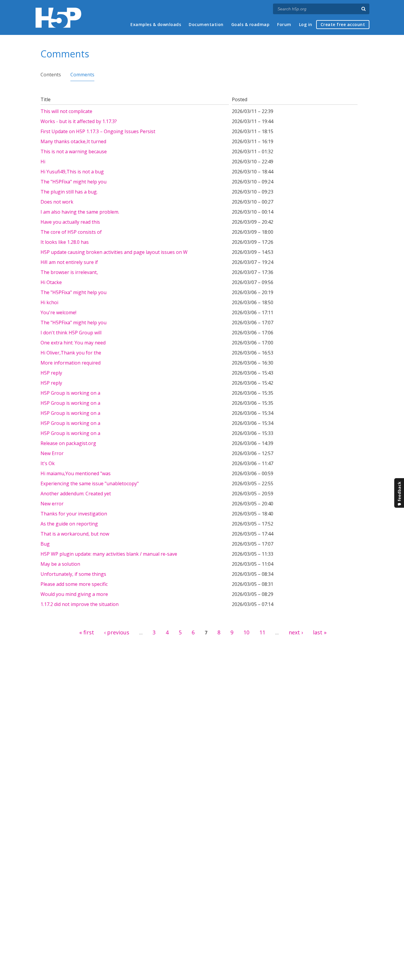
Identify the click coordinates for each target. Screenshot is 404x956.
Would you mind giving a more (74, 594)
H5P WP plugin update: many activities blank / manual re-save (109, 554)
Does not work (57, 202)
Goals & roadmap (250, 24)
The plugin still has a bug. (69, 191)
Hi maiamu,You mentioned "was (76, 473)
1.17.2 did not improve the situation (80, 604)
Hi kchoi (49, 302)
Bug (45, 544)
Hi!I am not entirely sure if (69, 262)
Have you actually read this (70, 222)
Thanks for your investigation (74, 513)
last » (320, 632)
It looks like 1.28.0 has (65, 242)
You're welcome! (58, 312)
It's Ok (48, 463)
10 (246, 632)
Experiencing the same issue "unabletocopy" (90, 483)
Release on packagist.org (68, 443)
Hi (43, 161)
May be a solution (60, 564)
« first (86, 632)
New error (52, 503)
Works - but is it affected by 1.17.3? (79, 121)
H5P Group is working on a (70, 393)
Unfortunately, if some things (73, 574)
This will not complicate (66, 111)
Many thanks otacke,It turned (73, 141)
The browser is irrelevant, (69, 272)
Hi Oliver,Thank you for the (71, 352)
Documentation (206, 24)
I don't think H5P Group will (71, 332)
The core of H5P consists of (71, 232)
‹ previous (116, 632)
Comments (82, 74)
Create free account (343, 24)
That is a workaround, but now (75, 534)
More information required (71, 362)
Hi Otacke (51, 282)
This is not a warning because (74, 151)
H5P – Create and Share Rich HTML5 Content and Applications (58, 17)
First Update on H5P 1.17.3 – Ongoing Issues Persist (98, 131)
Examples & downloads (155, 24)
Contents (51, 74)
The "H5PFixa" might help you (73, 181)
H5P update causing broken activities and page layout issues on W (114, 252)
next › (296, 632)
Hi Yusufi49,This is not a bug (72, 171)
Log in (305, 24)
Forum (284, 24)
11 (262, 632)
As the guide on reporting (69, 523)
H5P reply (51, 373)
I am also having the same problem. (80, 212)
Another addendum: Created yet (76, 493)
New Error (52, 453)
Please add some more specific (74, 584)
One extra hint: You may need (73, 342)
